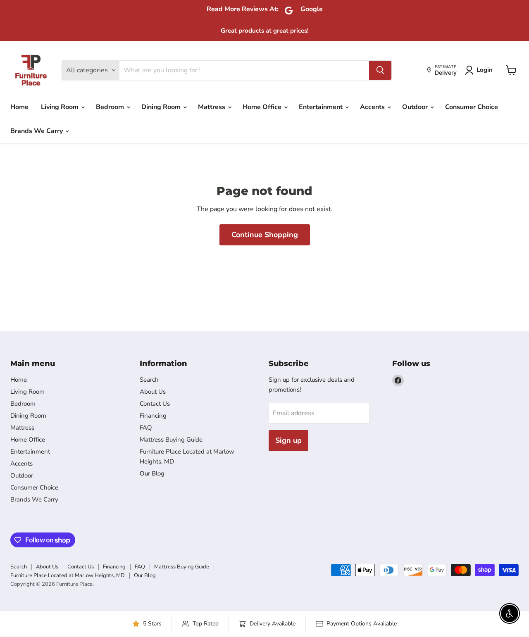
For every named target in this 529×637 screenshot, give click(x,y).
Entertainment (321, 107)
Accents (373, 107)
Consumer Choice (471, 107)
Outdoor (415, 107)
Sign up (288, 440)
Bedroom (111, 107)
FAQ (146, 427)
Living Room (60, 107)
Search (149, 380)
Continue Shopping (264, 235)
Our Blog (152, 473)
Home (19, 107)
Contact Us (155, 403)
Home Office (263, 107)
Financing (153, 415)
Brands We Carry (37, 130)
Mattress (212, 107)
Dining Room (161, 107)
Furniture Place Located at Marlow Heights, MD (67, 575)
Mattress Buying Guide (171, 439)
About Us (153, 391)
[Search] (380, 70)
